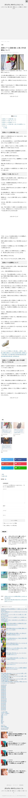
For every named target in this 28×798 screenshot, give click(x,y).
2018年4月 (3, 693)
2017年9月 (3, 703)
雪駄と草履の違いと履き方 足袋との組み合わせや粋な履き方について (17, 549)
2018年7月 (3, 689)
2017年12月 (4, 698)
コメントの (5, 727)
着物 (2, 723)
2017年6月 (3, 707)
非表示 (15, 116)
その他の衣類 (4, 711)
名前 (4, 505)
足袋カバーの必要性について (9, 122)
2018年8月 (3, 687)
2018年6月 (3, 690)
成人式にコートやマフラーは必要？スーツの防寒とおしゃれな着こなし (17, 762)
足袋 (6, 476)
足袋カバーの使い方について (9, 120)
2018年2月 (3, 696)
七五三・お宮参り (5, 713)
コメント (5, 489)
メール (4, 510)
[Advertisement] (14, 25)
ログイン (3, 725)
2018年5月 (3, 692)
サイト (4, 515)
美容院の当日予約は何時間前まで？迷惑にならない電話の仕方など (17, 734)
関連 (5, 127)
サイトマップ (15, 785)
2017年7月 (3, 705)
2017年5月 (3, 708)
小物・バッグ (4, 714)
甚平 (2, 720)
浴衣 (2, 718)
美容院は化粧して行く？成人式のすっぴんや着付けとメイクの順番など (17, 771)
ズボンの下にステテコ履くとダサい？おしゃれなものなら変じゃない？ (17, 537)
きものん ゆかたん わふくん (14, 4)
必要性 (3, 476)
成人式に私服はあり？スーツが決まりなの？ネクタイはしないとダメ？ (17, 744)
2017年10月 (4, 701)
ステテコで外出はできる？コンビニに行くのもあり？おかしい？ (17, 561)
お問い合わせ (9, 785)
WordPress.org (4, 729)
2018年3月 (3, 694)
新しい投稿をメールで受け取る (10, 525)
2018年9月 (3, 686)
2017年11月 (3, 700)
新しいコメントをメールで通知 (10, 523)
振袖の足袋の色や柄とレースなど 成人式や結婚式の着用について (18, 431)
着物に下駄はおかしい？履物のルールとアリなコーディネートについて (17, 585)
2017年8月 (3, 704)
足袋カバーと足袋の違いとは (9, 118)
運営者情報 (21, 785)
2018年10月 (4, 685)
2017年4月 (3, 709)
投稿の (4, 726)
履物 (3, 474)
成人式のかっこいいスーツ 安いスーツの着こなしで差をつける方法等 (17, 753)
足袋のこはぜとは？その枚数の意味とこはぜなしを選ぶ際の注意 (6, 431)
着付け (2, 721)
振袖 (2, 717)
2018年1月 (3, 697)
